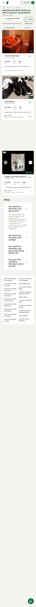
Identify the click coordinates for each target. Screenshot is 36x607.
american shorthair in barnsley (10, 305)
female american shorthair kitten (24, 311)
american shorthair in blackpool (10, 310)
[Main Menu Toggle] (3, 2)
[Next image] (30, 162)
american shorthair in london (10, 284)
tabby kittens (23, 297)
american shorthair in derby (10, 320)
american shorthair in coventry (10, 289)
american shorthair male (25, 301)
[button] (18, 162)
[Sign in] (33, 2)
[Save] (30, 56)
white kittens (23, 315)
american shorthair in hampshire (10, 279)
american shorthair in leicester (10, 315)
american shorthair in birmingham (25, 279)
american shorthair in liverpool (10, 295)
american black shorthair (24, 320)
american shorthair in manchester (10, 300)
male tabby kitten (24, 284)
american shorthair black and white (25, 293)
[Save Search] (31, 601)
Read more (28, 23)
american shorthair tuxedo (25, 306)
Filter (30, 19)
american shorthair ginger (25, 288)
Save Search (10, 28)
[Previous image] (5, 162)
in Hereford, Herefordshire (18, 12)
